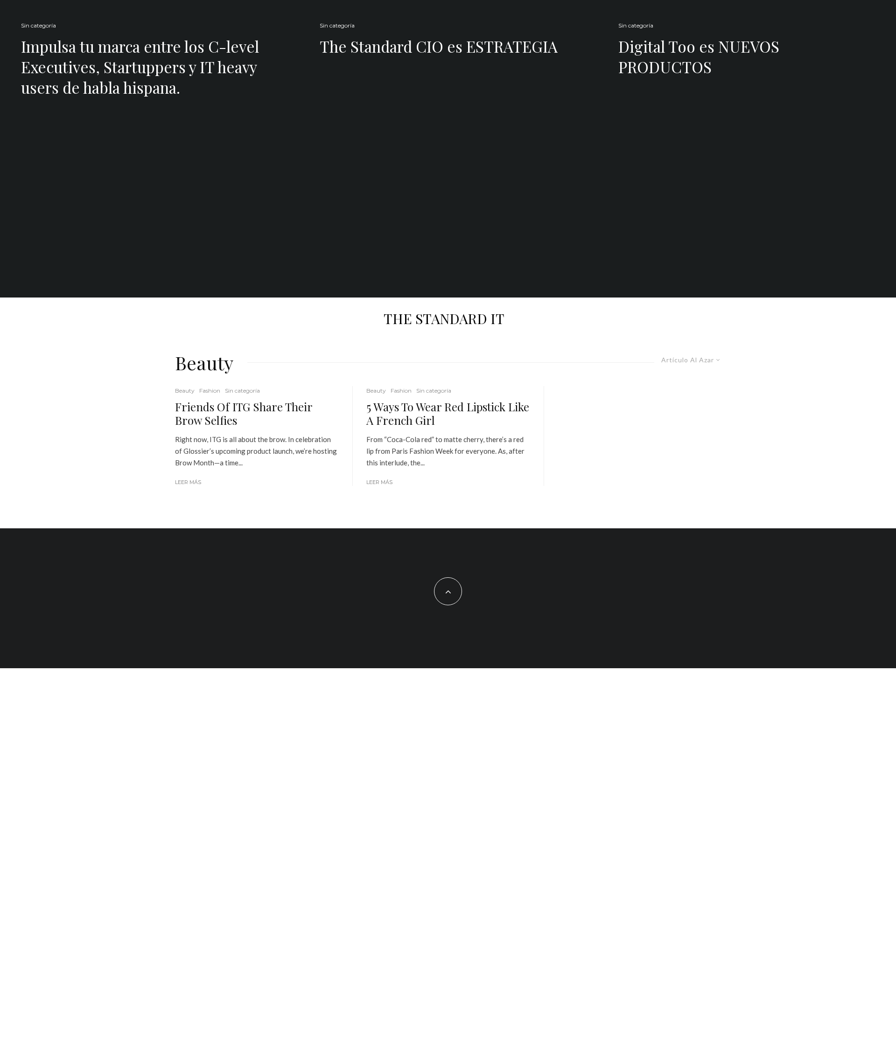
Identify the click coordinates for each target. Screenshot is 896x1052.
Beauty (185, 390)
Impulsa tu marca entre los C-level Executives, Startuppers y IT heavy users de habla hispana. (140, 66)
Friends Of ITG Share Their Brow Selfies (243, 413)
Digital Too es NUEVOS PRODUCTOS (698, 56)
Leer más (188, 482)
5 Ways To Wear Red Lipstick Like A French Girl (447, 413)
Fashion (209, 390)
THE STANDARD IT (444, 318)
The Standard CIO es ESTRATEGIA (439, 46)
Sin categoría (38, 25)
